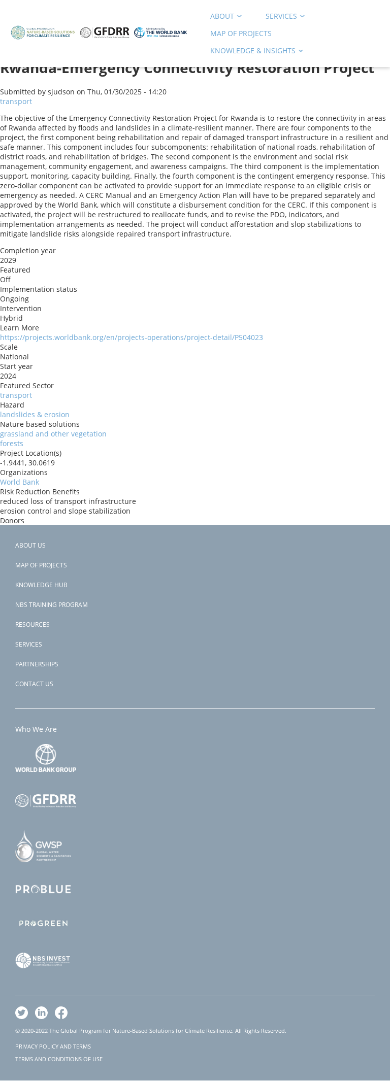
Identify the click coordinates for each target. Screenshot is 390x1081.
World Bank (19, 482)
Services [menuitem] (277, 18)
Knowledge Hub (41, 585)
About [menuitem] (218, 18)
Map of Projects (41, 565)
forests (11, 443)
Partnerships (36, 664)
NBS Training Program (51, 604)
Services (28, 644)
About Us (30, 545)
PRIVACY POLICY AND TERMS (53, 1046)
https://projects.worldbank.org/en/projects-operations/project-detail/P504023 (131, 337)
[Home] (99, 44)
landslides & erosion (35, 414)
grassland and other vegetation (53, 433)
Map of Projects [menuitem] (241, 33)
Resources (32, 624)
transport (16, 101)
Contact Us (34, 684)
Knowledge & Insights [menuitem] (249, 52)
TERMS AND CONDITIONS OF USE (59, 1059)
